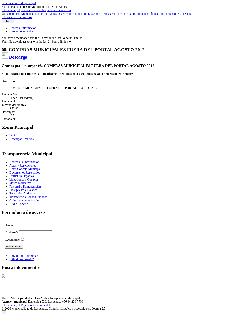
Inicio (12, 135)
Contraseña (11, 232)
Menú (7, 21)
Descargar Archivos (21, 139)
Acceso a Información (22, 28)
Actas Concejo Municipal (25, 169)
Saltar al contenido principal (19, 3)
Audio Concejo (18, 204)
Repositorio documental (35, 305)
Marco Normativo (20, 183)
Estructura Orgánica (21, 176)
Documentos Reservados (24, 172)
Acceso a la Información (24, 162)
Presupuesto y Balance (23, 190)
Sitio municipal (11, 10)
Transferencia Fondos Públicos (28, 197)
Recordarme (12, 239)
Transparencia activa (33, 10)
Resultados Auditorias (22, 193)
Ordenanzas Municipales (24, 200)
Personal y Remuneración (25, 186)
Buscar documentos (59, 10)
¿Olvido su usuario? (21, 259)
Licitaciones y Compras (23, 179)
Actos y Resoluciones (22, 165)
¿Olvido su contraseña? (23, 255)
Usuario (9, 225)
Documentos (23, 17)
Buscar (8, 17)
